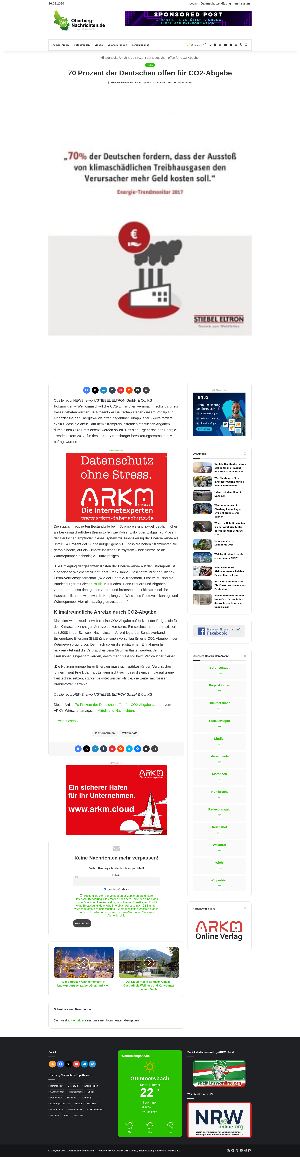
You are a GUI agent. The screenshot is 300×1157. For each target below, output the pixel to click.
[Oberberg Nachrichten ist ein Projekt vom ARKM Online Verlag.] (219, 942)
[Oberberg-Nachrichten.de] (78, 20)
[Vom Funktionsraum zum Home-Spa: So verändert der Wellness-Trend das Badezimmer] (202, 599)
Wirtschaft (130, 733)
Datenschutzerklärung (216, 3)
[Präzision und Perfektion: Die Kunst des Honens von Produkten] (202, 585)
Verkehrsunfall (75, 1109)
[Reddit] (129, 390)
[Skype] (129, 748)
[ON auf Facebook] (219, 636)
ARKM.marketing (116, 451)
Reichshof (91, 1103)
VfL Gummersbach (95, 1109)
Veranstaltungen (117, 44)
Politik (97, 584)
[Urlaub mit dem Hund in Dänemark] (202, 495)
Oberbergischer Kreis (60, 1103)
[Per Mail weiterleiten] (137, 390)
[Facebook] (86, 390)
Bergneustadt (56, 1086)
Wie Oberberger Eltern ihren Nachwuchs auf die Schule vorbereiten (229, 482)
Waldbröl (54, 1115)
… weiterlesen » (66, 721)
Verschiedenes (140, 44)
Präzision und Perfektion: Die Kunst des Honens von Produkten (230, 585)
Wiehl (66, 1115)
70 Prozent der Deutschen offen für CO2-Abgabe (113, 705)
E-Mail (116, 875)
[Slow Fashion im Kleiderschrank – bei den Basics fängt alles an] (202, 571)
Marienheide (56, 1098)
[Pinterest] (120, 390)
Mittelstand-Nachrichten (115, 710)
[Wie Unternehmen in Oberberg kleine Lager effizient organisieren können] (202, 508)
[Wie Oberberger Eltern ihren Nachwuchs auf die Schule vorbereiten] (202, 481)
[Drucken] (146, 390)
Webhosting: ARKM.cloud (167, 1150)
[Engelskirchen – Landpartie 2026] (202, 544)
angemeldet (76, 1020)
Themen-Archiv (60, 44)
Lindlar (91, 1092)
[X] (95, 390)
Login (193, 3)
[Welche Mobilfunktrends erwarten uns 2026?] (202, 557)
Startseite (111, 57)
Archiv (124, 57)
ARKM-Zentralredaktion (121, 83)
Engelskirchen (91, 1086)
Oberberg (86, 1098)
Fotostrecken (82, 44)
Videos (99, 44)
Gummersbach (57, 1092)
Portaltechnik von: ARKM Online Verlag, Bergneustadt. (125, 1150)
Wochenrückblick (118, 889)
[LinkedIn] (103, 390)
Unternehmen (106, 733)
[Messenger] (137, 748)
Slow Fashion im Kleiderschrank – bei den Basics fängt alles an (229, 571)
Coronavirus (74, 1086)
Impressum (242, 3)
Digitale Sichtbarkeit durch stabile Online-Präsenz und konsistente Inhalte (230, 468)
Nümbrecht (72, 1098)
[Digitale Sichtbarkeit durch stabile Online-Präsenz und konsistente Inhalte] (202, 467)
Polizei (78, 1103)
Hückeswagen (76, 1092)
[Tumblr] (112, 390)
